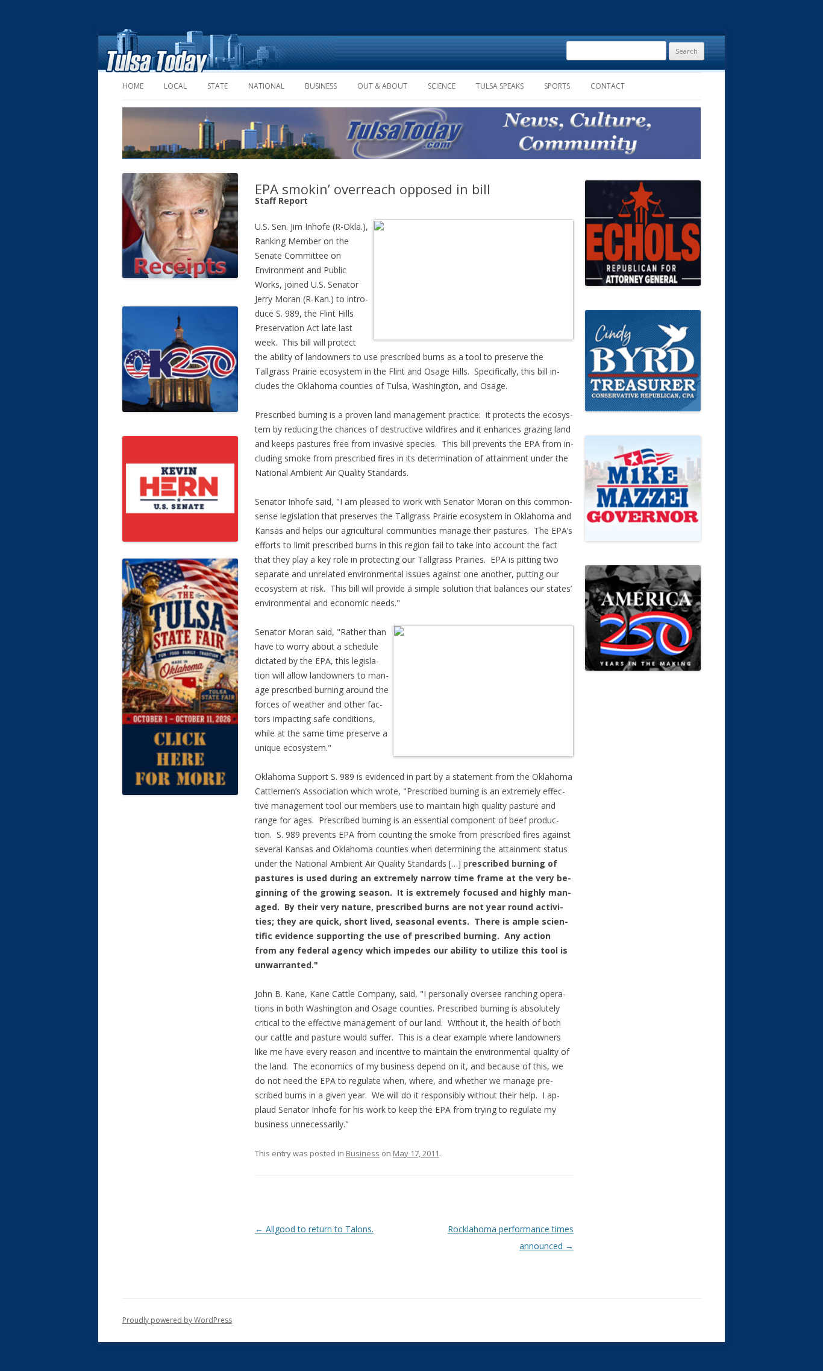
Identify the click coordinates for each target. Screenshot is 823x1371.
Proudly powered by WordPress (177, 1320)
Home (132, 86)
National (266, 86)
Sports (557, 86)
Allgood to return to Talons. (314, 1229)
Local (175, 86)
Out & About (382, 86)
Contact (607, 86)
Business (321, 86)
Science (441, 86)
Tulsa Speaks (500, 86)
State (217, 86)
